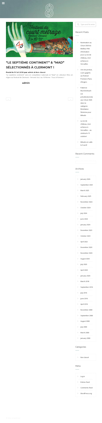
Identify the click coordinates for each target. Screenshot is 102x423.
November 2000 (86, 310)
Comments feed (86, 388)
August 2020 (85, 259)
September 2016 (86, 287)
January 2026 (85, 179)
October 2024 (85, 207)
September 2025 (86, 185)
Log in (82, 376)
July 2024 (83, 213)
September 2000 (86, 315)
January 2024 (85, 225)
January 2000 (85, 338)
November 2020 (86, 253)
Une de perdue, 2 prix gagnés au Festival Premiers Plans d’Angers (86, 76)
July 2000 (83, 327)
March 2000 (84, 332)
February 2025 (85, 196)
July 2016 (83, 293)
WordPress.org (86, 393)
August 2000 (85, 321)
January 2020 (85, 276)
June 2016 (84, 298)
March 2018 (84, 281)
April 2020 (84, 270)
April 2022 (84, 242)
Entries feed (85, 382)
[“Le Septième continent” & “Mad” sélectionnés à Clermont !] (39, 39)
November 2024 (86, 202)
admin (30, 72)
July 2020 (83, 264)
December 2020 (86, 247)
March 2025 (84, 190)
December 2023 (86, 230)
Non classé (40, 72)
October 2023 (85, 236)
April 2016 (84, 304)
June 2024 (84, 219)
